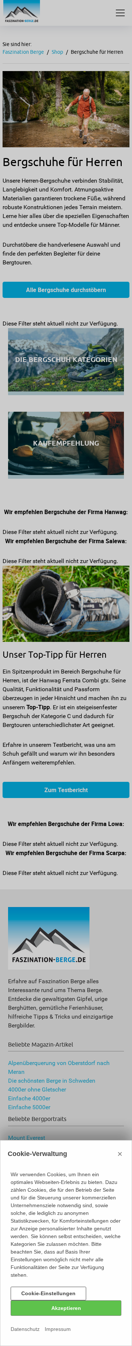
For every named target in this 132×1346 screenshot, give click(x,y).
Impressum (58, 1329)
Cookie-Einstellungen (48, 1293)
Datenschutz (25, 1329)
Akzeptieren (66, 1308)
